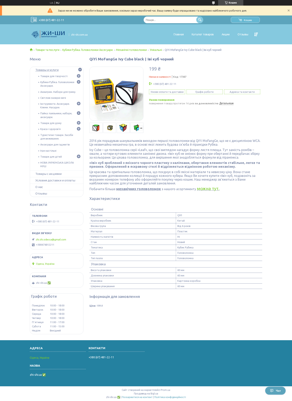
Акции (226, 34)
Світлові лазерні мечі (53, 97)
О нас (39, 187)
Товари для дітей (51, 156)
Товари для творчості (54, 76)
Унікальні (156, 49)
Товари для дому (50, 123)
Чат (278, 390)
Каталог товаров (203, 34)
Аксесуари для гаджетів (55, 144)
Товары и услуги (47, 70)
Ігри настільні (48, 150)
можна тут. (208, 188)
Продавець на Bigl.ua (146, 393)
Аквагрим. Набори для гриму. (58, 91)
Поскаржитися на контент (137, 397)
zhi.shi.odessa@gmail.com (51, 239)
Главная (179, 34)
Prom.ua (165, 390)
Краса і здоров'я (50, 129)
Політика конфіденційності (170, 397)
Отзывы (243, 34)
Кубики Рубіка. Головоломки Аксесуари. (87, 49)
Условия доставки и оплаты (55, 180)
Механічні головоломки (131, 49)
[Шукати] (199, 19)
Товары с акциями (48, 173)
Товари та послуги (47, 49)
